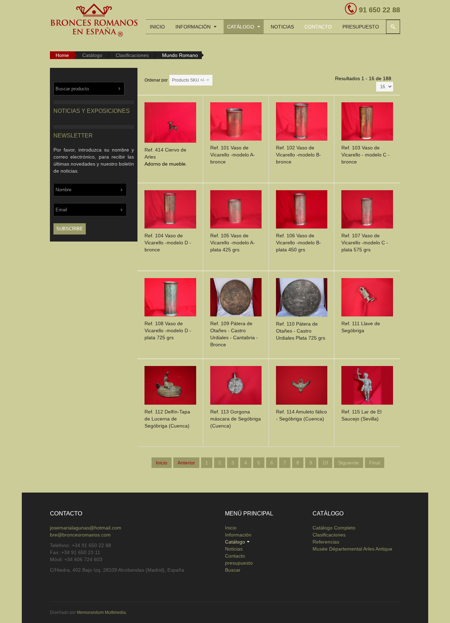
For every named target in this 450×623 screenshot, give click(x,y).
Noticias (282, 27)
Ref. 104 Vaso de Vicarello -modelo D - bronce (167, 242)
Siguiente (348, 462)
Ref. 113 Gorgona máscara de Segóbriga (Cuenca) (235, 419)
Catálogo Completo (334, 528)
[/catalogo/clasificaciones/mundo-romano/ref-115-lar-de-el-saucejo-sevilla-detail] (367, 387)
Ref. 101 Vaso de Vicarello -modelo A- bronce (232, 155)
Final (374, 462)
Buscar (393, 27)
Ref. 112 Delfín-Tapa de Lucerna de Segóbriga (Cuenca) (167, 419)
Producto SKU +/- (188, 80)
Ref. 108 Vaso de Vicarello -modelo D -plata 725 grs (167, 330)
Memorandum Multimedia (101, 612)
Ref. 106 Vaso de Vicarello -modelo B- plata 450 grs (298, 242)
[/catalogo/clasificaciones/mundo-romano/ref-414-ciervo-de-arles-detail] (170, 124)
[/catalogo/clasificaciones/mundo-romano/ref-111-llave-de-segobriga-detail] (367, 298)
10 (325, 462)
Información (193, 27)
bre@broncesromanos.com (80, 535)
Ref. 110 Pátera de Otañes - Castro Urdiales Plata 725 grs (300, 331)
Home (62, 55)
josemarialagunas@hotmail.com (85, 528)
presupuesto (360, 27)
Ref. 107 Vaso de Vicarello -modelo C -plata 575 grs (364, 242)
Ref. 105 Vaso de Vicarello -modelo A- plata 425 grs (232, 242)
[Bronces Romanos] (94, 20)
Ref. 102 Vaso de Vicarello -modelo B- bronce (298, 155)
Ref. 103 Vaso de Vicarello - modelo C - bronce (365, 155)
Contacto (318, 27)
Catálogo (241, 27)
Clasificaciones (132, 55)
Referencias (326, 542)
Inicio (157, 27)
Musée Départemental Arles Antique (352, 549)
